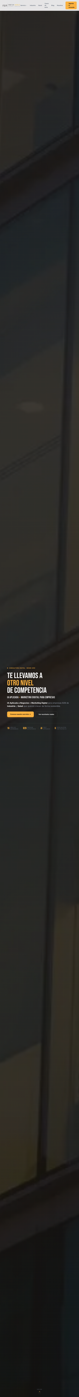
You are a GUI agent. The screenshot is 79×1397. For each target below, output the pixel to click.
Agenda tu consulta (71, 5)
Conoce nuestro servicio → (20, 714)
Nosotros (60, 5)
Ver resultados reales (46, 714)
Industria (33, 5)
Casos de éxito (47, 5)
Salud (40, 5)
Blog (52, 5)
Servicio (23, 5)
